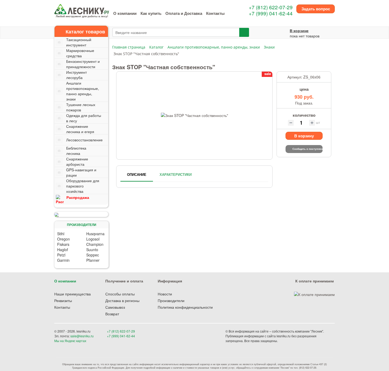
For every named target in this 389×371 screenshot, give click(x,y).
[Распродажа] (81, 214)
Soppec (92, 254)
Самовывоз (115, 307)
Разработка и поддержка (297, 340)
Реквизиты (63, 300)
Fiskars (63, 244)
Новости (165, 293)
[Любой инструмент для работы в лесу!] (81, 8)
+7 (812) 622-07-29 (271, 7)
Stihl (60, 233)
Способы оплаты (120, 293)
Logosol (92, 239)
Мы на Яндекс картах (70, 340)
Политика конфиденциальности (185, 307)
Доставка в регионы (122, 300)
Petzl (61, 254)
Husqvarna (95, 233)
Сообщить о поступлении (307, 149)
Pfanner (92, 260)
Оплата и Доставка (183, 13)
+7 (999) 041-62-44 (271, 13)
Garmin (63, 260)
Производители (171, 300)
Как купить (151, 13)
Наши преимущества (72, 293)
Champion (94, 244)
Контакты (215, 13)
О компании (125, 13)
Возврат (112, 313)
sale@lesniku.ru (82, 336)
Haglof (62, 249)
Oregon (63, 239)
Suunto (92, 249)
